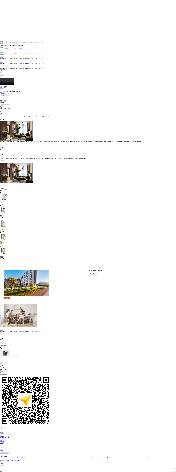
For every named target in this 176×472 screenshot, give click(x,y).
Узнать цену (1, 201)
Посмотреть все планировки (5, 95)
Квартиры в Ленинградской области (5, 449)
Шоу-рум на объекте (3, 4)
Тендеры (1, 12)
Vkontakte (1, 451)
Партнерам (1, 26)
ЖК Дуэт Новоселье (41, 89)
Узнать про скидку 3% (3, 94)
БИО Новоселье (2, 5)
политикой (20, 42)
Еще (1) (1, 155)
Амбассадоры (2, 6)
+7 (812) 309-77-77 (94, 274)
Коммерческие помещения (4, 444)
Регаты (1, 3)
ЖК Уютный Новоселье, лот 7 (33, 89)
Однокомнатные (2, 445)
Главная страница (3, 87)
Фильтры (1, 432)
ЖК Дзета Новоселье (48, 89)
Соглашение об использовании (14, 460)
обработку (6, 42)
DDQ (6, 458)
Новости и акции (2, 24)
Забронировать (2, 59)
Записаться (1, 64)
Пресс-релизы (2, 442)
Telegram (1, 450)
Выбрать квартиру (3, 14)
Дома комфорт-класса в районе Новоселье (95, 270)
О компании (2, 1)
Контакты (1, 25)
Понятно (1, 461)
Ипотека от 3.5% (2, 27)
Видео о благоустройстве (4, 21)
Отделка (6, 27)
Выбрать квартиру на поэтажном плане (6, 93)
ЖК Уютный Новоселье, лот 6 (24, 89)
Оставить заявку (3, 343)
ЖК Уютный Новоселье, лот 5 (14, 89)
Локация (1, 13)
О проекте (2, 92)
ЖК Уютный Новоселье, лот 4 (4, 89)
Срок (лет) (1, 357)
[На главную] (5, 9)
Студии (1, 447)
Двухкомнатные (2, 446)
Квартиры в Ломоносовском (4, 448)
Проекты (1, 10)
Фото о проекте (2, 11)
